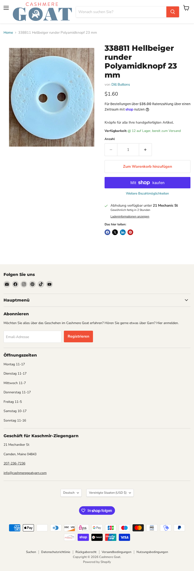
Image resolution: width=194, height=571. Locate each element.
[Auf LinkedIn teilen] (123, 232)
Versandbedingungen (116, 552)
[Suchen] (172, 11)
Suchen (31, 552)
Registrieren (78, 336)
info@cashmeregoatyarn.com (25, 473)
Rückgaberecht (86, 552)
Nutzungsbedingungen (152, 552)
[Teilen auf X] (115, 232)
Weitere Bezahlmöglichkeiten (147, 193)
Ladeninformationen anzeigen (129, 216)
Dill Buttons (120, 84)
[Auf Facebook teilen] (107, 232)
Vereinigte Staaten (108, 493)
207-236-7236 (14, 463)
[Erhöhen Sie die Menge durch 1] (145, 149)
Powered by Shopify (97, 562)
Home (8, 33)
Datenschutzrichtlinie (55, 552)
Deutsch (69, 493)
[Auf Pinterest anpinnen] (130, 232)
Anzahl (110, 139)
